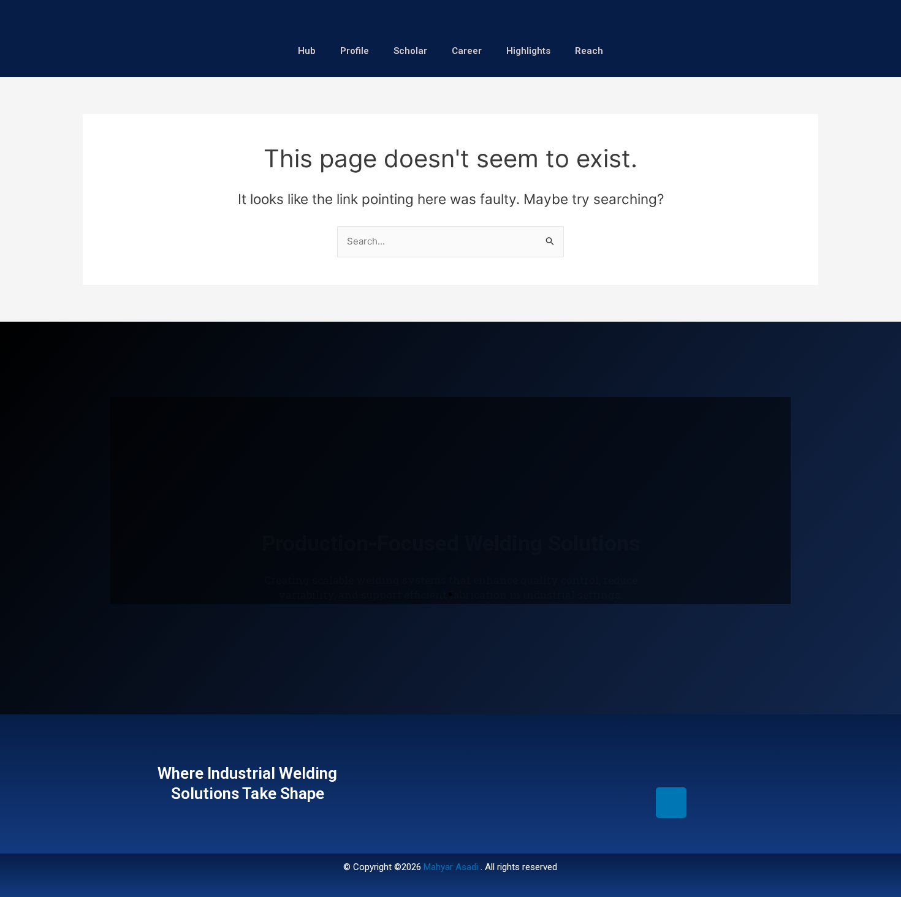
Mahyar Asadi (451, 866)
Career (467, 50)
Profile (354, 50)
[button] (439, 594)
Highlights (528, 50)
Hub (307, 50)
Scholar (410, 50)
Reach (589, 50)
